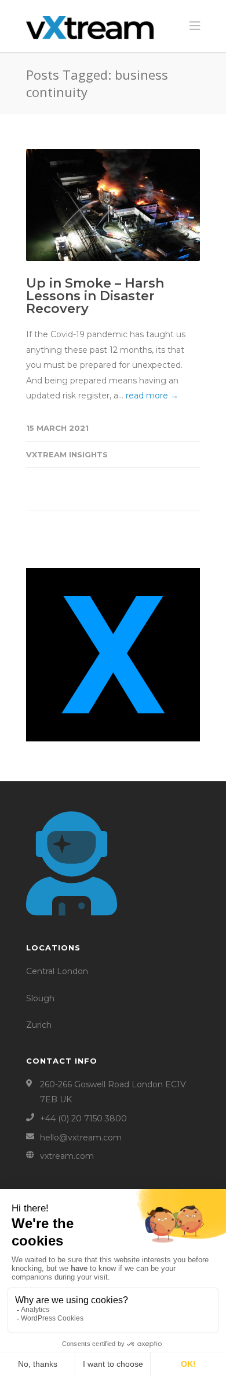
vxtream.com (67, 1156)
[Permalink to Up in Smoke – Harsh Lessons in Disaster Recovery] (113, 205)
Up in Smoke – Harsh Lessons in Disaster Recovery (95, 295)
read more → (152, 395)
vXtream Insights (67, 454)
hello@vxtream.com (81, 1137)
